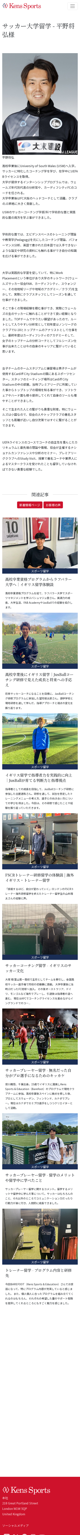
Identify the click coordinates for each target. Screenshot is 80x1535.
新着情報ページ (29, 505)
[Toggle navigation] (72, 6)
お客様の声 (53, 505)
